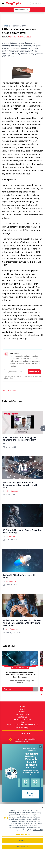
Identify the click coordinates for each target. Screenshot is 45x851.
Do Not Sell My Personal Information (22, 725)
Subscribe (33, 372)
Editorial (22, 711)
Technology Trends (9, 390)
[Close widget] (40, 746)
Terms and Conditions (22, 719)
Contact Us (22, 717)
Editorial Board (22, 714)
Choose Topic (20, 10)
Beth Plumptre (11, 581)
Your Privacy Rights (22, 727)
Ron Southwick (11, 536)
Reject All (22, 841)
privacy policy (8, 378)
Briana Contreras (12, 491)
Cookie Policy (38, 830)
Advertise (22, 709)
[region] (22, 827)
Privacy (22, 722)
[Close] (42, 807)
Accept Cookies (22, 847)
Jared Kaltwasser (12, 629)
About (22, 706)
